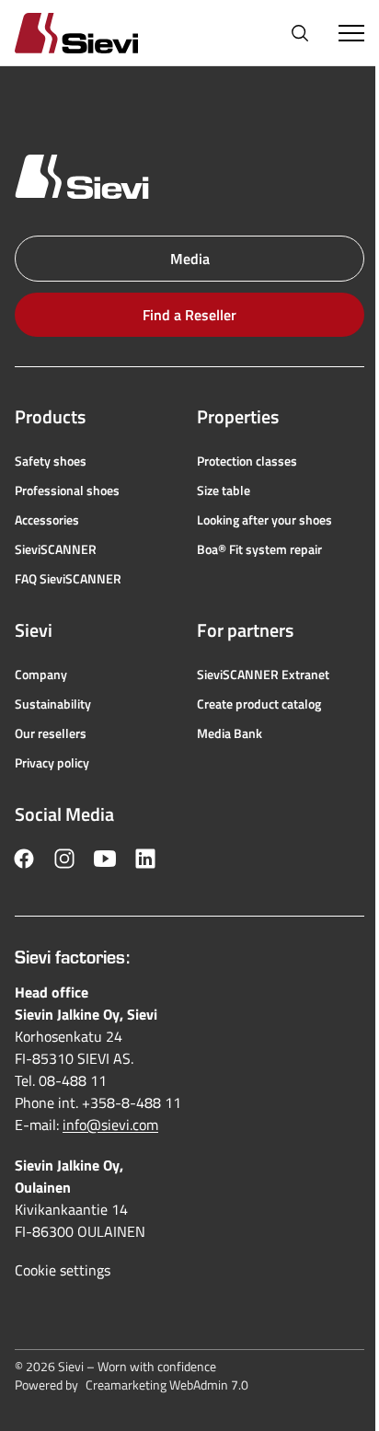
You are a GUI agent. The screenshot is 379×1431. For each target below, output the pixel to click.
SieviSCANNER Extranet (263, 674)
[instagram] (64, 858)
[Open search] (300, 33)
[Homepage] (98, 32)
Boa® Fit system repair (259, 549)
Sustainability (53, 704)
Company (41, 674)
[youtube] (105, 858)
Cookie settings (62, 1270)
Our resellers (50, 733)
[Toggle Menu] (351, 33)
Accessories (47, 520)
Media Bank (229, 733)
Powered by (131, 1385)
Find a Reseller (189, 315)
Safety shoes (50, 461)
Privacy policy (52, 763)
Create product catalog (259, 704)
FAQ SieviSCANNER (68, 579)
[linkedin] (145, 858)
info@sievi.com (110, 1125)
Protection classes (247, 461)
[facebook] (24, 858)
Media (190, 259)
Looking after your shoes (264, 520)
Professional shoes (67, 490)
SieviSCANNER (56, 549)
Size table (223, 490)
